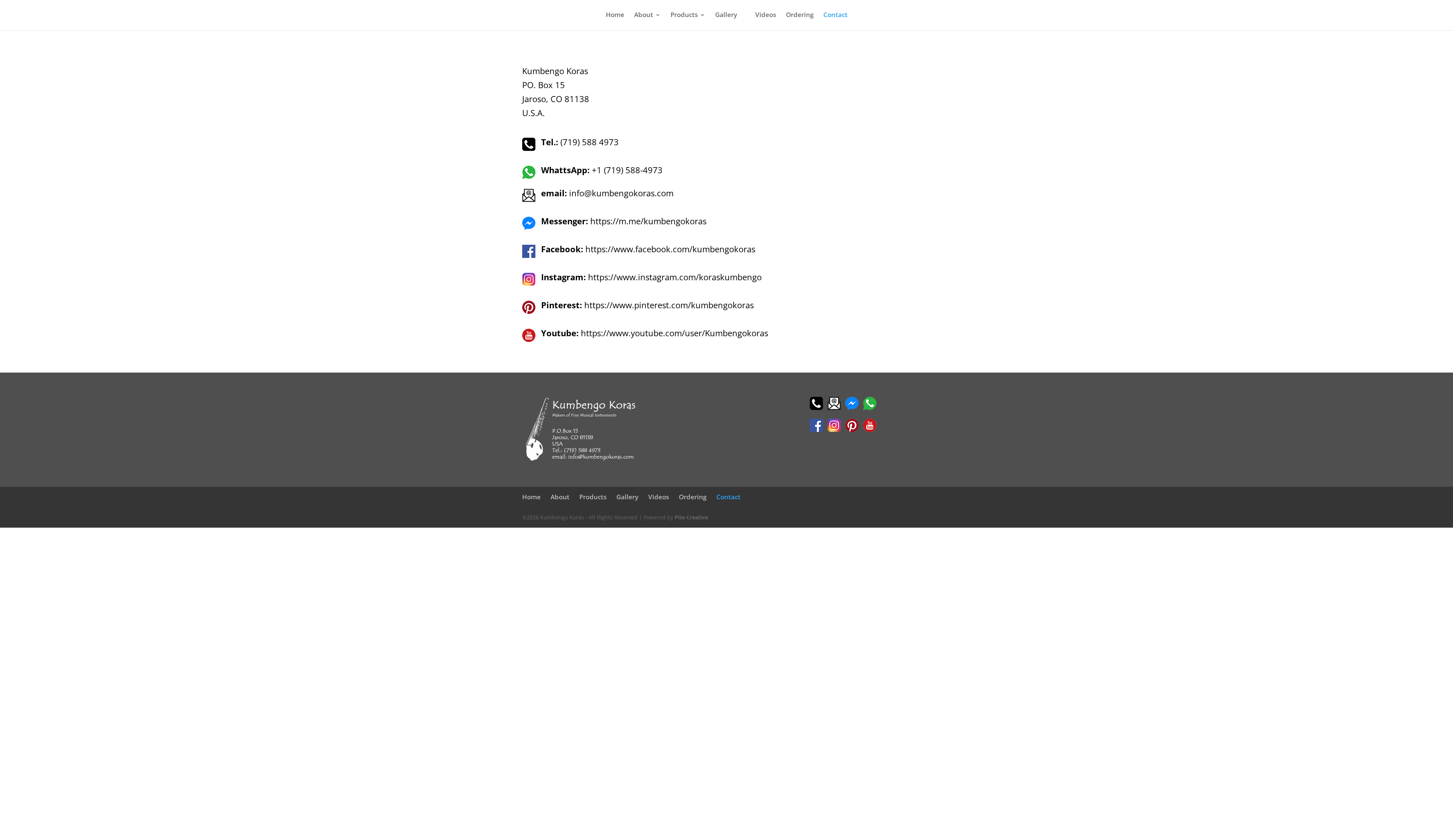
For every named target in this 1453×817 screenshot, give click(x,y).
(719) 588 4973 (580, 142)
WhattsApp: (565, 170)
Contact (835, 15)
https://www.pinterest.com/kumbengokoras (669, 305)
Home (615, 15)
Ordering (800, 15)
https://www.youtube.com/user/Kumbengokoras (674, 333)
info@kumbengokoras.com (621, 193)
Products (684, 15)
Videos (765, 15)
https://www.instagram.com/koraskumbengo (675, 277)
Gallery (726, 15)
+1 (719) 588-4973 (626, 170)
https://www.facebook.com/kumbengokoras (670, 249)
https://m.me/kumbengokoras (648, 221)
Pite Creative (691, 517)
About (643, 15)
